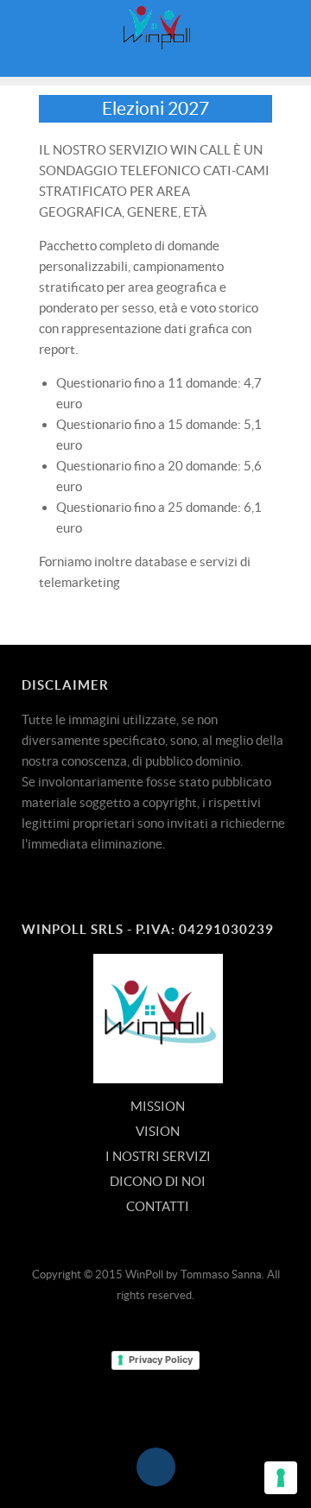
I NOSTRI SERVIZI (158, 1156)
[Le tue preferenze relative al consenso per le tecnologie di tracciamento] (280, 1477)
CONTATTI (157, 1206)
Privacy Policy (161, 1359)
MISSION (157, 1106)
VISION (158, 1131)
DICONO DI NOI (158, 1181)
